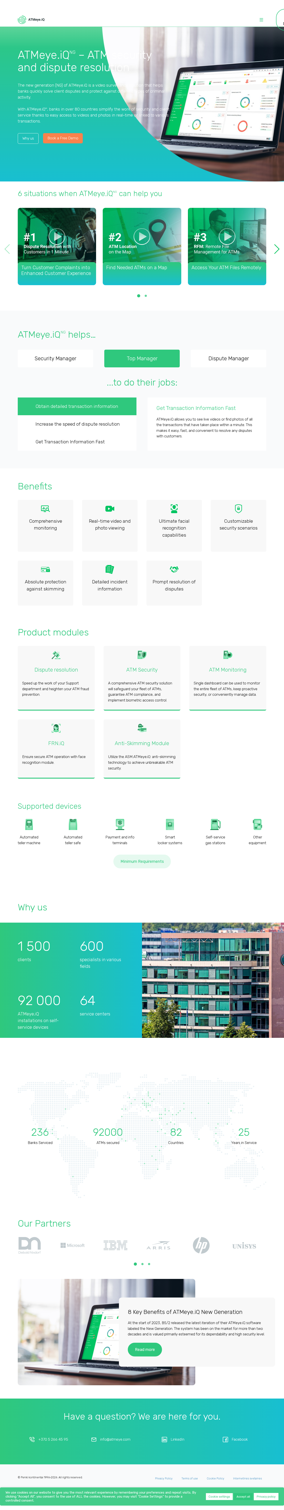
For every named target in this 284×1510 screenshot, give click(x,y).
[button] (277, 249)
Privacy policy (266, 1496)
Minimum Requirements (142, 879)
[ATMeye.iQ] (31, 20)
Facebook (240, 1457)
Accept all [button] (243, 1496)
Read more (145, 1367)
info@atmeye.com (115, 1457)
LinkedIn (177, 1457)
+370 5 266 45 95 (53, 1457)
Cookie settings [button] (219, 1496)
